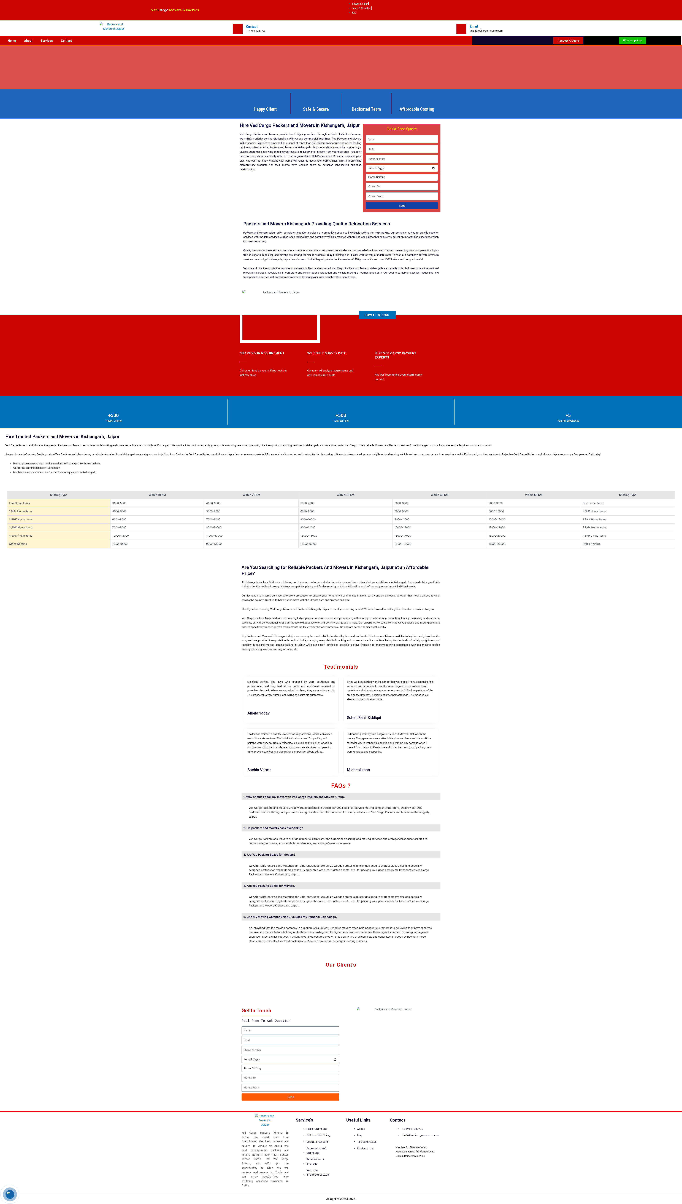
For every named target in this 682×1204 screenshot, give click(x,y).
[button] (245, 976)
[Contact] (238, 29)
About (28, 41)
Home (12, 41)
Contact (252, 27)
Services (47, 41)
